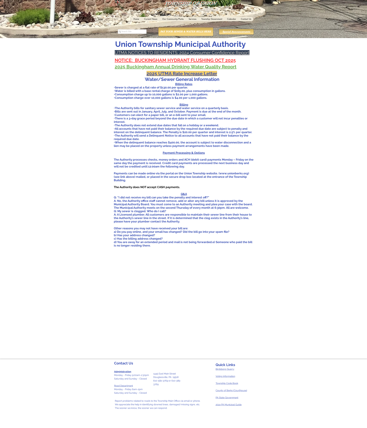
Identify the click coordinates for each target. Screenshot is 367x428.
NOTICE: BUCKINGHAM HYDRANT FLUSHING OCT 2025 (175, 60)
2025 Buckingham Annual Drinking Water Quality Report (175, 66)
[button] (150, 19)
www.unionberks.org (233, 173)
